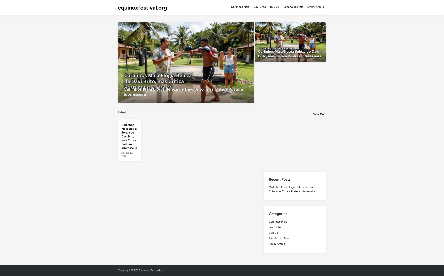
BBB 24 (274, 6)
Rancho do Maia (293, 6)
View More (319, 114)
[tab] (122, 112)
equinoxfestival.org (142, 7)
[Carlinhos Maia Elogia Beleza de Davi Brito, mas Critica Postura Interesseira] (186, 62)
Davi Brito (260, 6)
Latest (122, 112)
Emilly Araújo (315, 6)
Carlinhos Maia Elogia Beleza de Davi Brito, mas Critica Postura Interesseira (129, 136)
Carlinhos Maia (240, 6)
